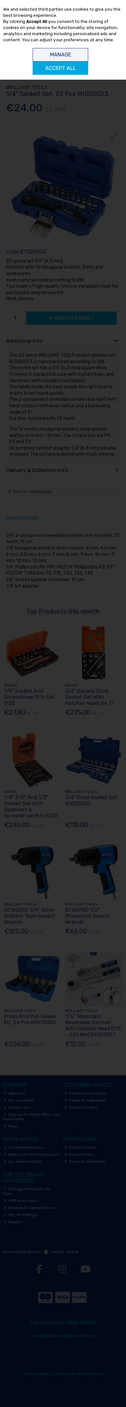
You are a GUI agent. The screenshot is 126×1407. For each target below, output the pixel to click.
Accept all (60, 68)
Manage (60, 55)
